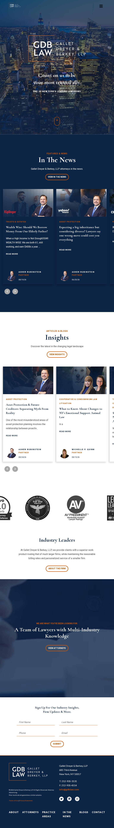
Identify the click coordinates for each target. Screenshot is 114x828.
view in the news (57, 177)
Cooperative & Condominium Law (78, 399)
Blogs (83, 812)
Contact (98, 812)
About (14, 812)
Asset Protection (69, 222)
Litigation (65, 403)
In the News (67, 814)
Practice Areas (49, 814)
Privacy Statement (26, 800)
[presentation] (7, 291)
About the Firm (57, 568)
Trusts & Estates (16, 222)
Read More (12, 254)
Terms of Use (13, 800)
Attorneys (30, 812)
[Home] (16, 6)
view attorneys (57, 648)
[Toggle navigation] (101, 6)
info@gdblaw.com (69, 789)
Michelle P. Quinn (83, 449)
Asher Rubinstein (30, 272)
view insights (57, 354)
